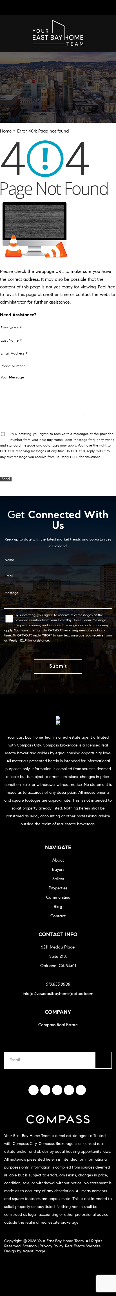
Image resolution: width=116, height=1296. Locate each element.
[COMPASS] (58, 723)
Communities (58, 898)
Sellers (58, 879)
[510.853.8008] (58, 7)
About (58, 860)
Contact (58, 916)
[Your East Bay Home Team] (58, 44)
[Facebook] (33, 1090)
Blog (58, 907)
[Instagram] (45, 1090)
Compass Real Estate (58, 1025)
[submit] (103, 1060)
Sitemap (30, 1246)
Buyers (58, 870)
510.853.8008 (58, 985)
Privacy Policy (51, 1246)
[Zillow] (69, 1090)
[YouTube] (81, 1090)
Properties (58, 888)
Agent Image (34, 1252)
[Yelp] (57, 1090)
